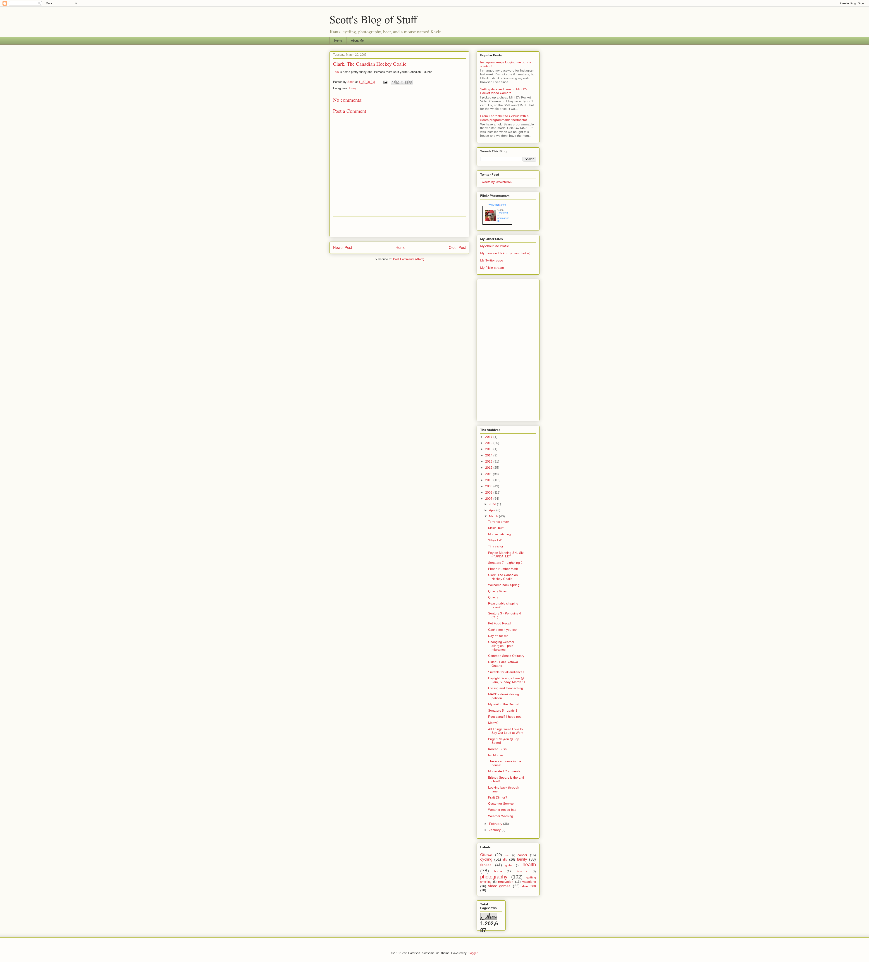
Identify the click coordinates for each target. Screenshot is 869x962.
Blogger (472, 953)
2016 (489, 443)
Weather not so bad (502, 809)
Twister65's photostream (503, 216)
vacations (529, 881)
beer (507, 855)
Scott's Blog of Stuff (373, 19)
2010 (489, 480)
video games (499, 886)
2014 (489, 455)
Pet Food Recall (499, 623)
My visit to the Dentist (503, 704)
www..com (497, 204)
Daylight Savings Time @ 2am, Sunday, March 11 (506, 680)
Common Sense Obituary (506, 655)
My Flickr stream (492, 267)
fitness (486, 865)
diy (505, 859)
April (492, 510)
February (496, 823)
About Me (357, 40)
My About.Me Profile (494, 246)
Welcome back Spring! (504, 585)
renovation (505, 881)
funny (352, 88)
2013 (489, 461)
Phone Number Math (503, 569)
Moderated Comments (504, 771)
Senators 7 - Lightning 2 (505, 562)
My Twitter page (491, 260)
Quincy (493, 597)
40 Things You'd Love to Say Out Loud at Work (505, 731)
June (493, 504)
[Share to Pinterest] (410, 82)
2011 (489, 474)
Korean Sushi (497, 749)
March (494, 516)
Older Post (457, 247)
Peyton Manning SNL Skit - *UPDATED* (506, 554)
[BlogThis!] (397, 82)
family (522, 859)
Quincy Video (497, 591)
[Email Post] (385, 82)
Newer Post (342, 247)
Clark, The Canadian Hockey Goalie (503, 577)
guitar (509, 865)
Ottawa (486, 855)
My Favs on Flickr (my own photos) (505, 253)
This (336, 72)
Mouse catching (499, 534)
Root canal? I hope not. (505, 716)
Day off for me (498, 636)
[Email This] (393, 82)
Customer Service (501, 803)
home (498, 871)
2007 (489, 498)
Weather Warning (500, 816)
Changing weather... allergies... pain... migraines (502, 645)
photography (493, 877)
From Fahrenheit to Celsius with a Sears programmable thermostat (504, 118)
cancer (522, 855)
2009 (489, 486)
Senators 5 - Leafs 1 (502, 710)
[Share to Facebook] (406, 82)
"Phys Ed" (495, 540)
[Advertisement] (399, 226)
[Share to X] (402, 82)
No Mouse (495, 755)
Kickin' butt (496, 528)
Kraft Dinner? (497, 797)
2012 (489, 467)
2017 (489, 437)
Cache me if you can (503, 629)
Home (338, 40)
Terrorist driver (498, 521)
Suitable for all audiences (506, 672)
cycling (486, 859)
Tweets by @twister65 (496, 182)
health (529, 864)
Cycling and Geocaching (505, 688)
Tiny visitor (495, 546)
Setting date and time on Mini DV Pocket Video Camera (503, 91)
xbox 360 (529, 886)
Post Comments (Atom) (408, 259)
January (495, 830)
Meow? (493, 722)
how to (522, 871)
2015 (489, 449)
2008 (489, 492)
